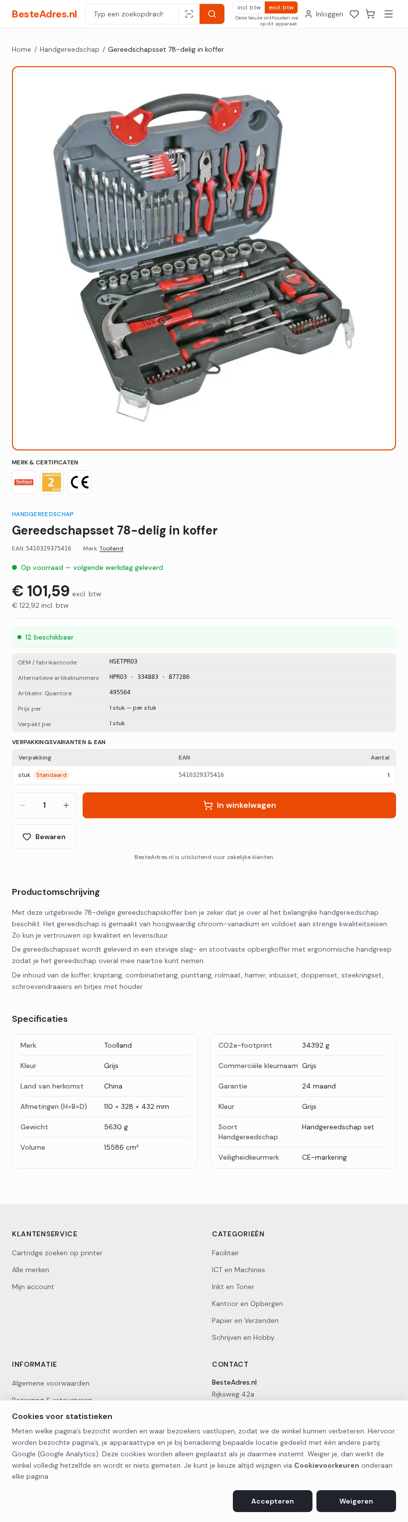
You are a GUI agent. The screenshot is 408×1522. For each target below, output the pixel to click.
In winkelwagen (246, 805)
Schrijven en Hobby (243, 1337)
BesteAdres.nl (44, 13)
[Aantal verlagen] (22, 805)
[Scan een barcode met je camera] (189, 14)
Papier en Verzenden (245, 1320)
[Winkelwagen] (370, 14)
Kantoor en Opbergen (247, 1303)
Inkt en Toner (233, 1286)
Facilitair (225, 1252)
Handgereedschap (70, 49)
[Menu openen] (388, 13)
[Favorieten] (354, 14)
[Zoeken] (212, 14)
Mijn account (33, 1286)
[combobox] (132, 14)
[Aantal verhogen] (66, 805)
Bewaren (50, 836)
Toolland (111, 548)
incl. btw (249, 7)
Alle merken (30, 1269)
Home (21, 49)
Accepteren (272, 1501)
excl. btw (281, 7)
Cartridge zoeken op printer (57, 1252)
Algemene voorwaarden (51, 1383)
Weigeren (356, 1501)
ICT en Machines (238, 1269)
